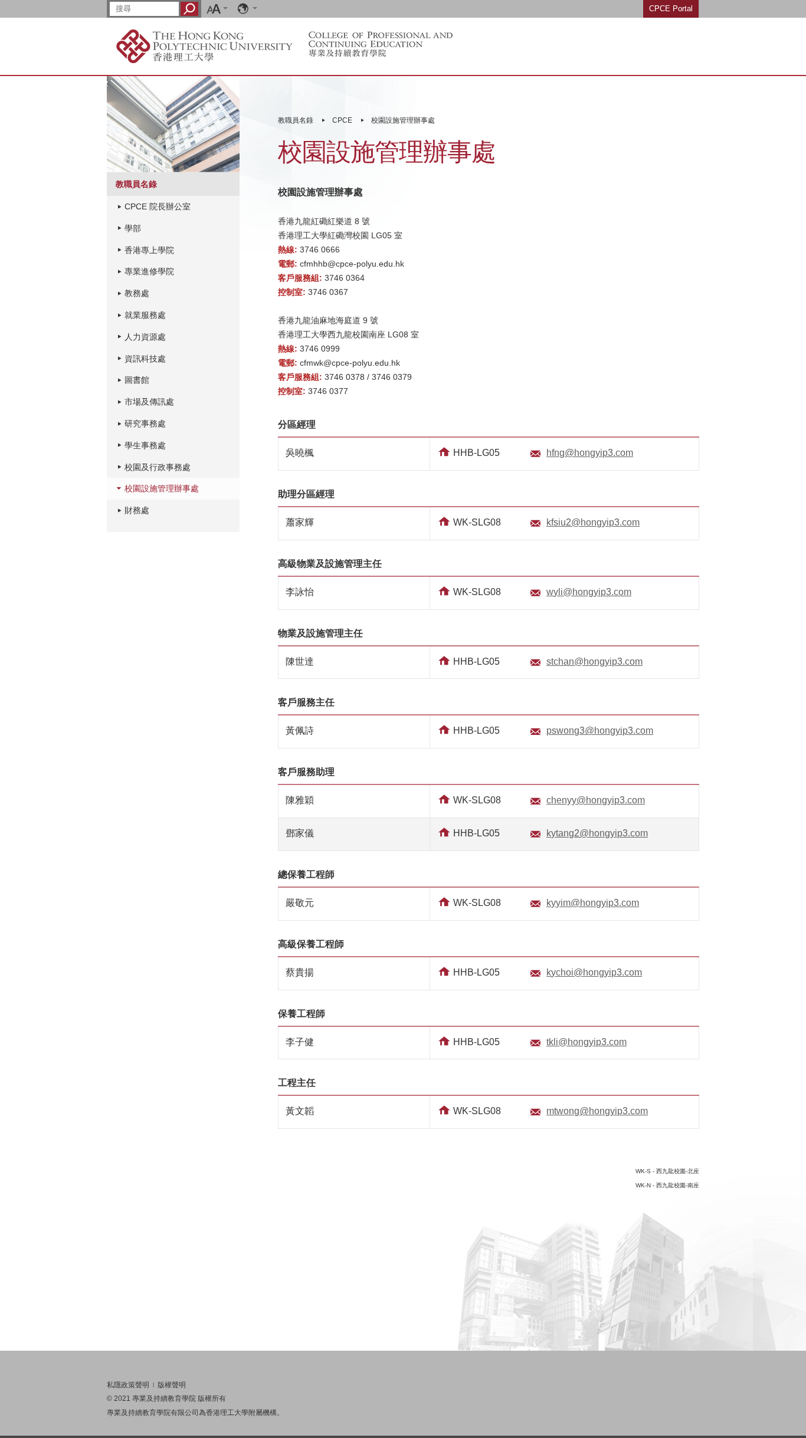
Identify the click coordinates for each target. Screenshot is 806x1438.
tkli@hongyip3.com (586, 1042)
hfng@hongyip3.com (589, 453)
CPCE (342, 120)
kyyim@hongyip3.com (592, 903)
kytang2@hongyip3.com (597, 833)
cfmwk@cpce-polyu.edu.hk (350, 362)
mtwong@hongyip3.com (597, 1111)
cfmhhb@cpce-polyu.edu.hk (352, 263)
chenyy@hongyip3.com (595, 800)
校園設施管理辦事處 (403, 120)
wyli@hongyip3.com (588, 592)
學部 (132, 228)
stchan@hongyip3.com (594, 661)
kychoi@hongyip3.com (594, 972)
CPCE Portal (671, 8)
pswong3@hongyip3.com (599, 730)
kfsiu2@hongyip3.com (593, 522)
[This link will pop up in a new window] (204, 45)
